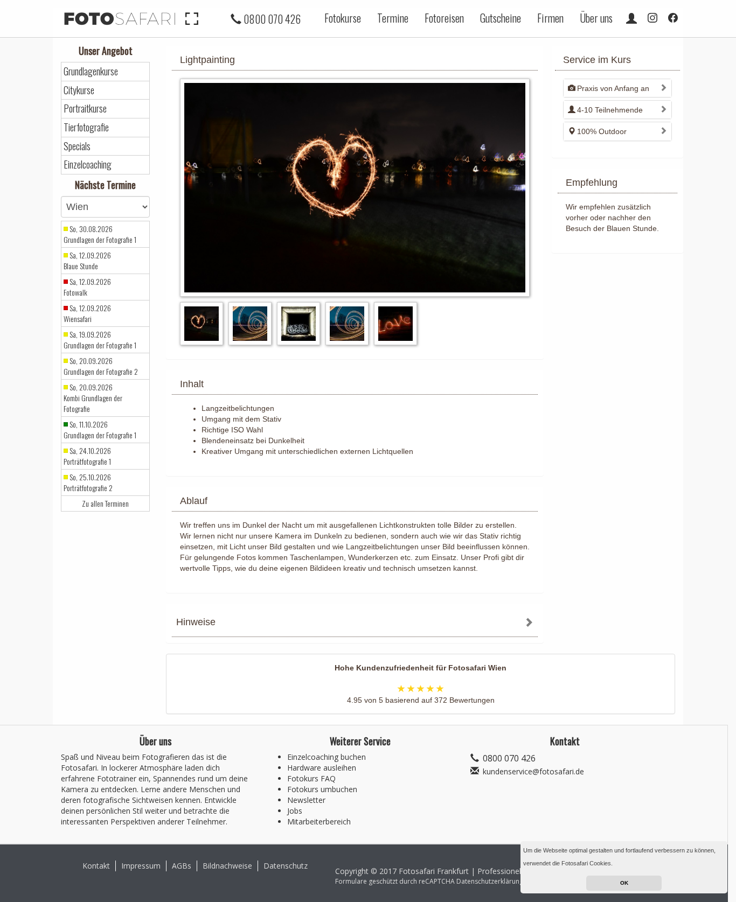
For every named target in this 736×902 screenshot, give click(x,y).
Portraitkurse (85, 108)
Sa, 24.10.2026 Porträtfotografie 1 (87, 456)
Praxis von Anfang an (613, 88)
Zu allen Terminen (105, 503)
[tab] (355, 623)
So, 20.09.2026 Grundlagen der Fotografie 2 (101, 366)
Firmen (550, 18)
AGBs (181, 866)
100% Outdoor (602, 131)
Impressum (141, 866)
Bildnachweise (227, 866)
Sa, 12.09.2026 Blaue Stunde (87, 260)
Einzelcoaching (88, 164)
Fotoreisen (444, 18)
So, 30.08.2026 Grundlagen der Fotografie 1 (100, 234)
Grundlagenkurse (91, 71)
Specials (77, 146)
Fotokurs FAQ (311, 778)
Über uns (596, 18)
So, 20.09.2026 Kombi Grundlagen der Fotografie (93, 398)
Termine (392, 18)
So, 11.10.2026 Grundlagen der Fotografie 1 (100, 429)
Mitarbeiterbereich (319, 821)
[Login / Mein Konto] (631, 17)
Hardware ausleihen (321, 768)
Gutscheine (500, 18)
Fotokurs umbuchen (322, 789)
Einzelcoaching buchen (326, 757)
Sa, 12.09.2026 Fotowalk (87, 287)
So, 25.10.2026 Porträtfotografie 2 (88, 482)
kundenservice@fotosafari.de (533, 771)
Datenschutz (285, 866)
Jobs (294, 811)
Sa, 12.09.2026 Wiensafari (87, 313)
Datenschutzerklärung (489, 881)
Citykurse (79, 90)
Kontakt (96, 866)
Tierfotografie (86, 127)
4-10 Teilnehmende (610, 110)
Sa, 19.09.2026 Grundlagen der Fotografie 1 (100, 340)
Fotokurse (342, 18)
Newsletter (306, 800)
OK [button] (624, 883)
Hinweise (196, 622)
